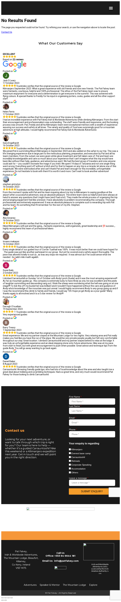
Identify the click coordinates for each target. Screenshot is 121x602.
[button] (111, 8)
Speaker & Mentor (50, 584)
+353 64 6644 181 (65, 555)
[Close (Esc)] (11, 597)
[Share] (8, 597)
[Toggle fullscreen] (5, 597)
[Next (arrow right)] (5, 600)
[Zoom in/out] (2, 597)
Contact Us (6, 32)
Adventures (30, 584)
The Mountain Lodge (74, 584)
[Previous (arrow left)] (2, 600)
